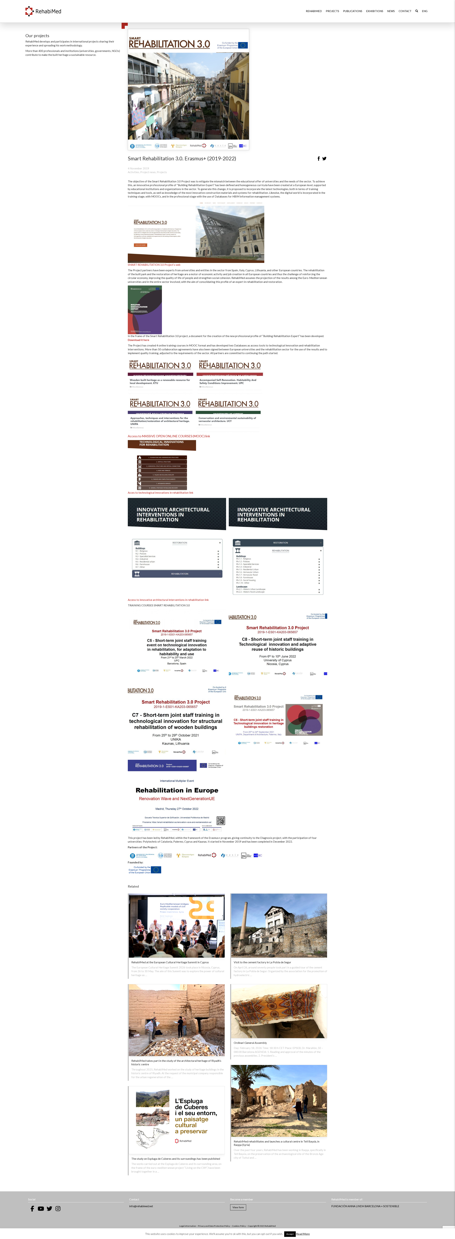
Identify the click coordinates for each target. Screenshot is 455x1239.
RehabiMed (314, 11)
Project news (148, 172)
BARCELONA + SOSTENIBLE (382, 1206)
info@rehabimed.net (141, 1206)
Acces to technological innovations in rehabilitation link (160, 492)
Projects (332, 11)
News (391, 11)
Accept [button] (290, 1234)
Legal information (187, 1226)
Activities (133, 172)
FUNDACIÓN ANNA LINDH (347, 1206)
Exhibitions (374, 11)
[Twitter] (324, 159)
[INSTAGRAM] (58, 1208)
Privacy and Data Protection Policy (214, 1226)
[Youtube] (41, 1208)
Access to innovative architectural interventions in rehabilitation (166, 599)
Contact (405, 11)
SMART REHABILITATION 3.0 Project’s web (154, 264)
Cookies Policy (239, 1226)
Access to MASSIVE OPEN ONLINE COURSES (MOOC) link (169, 436)
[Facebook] (319, 159)
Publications (352, 11)
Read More (303, 1233)
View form (238, 1207)
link (207, 599)
